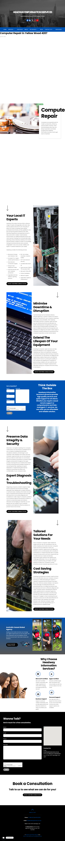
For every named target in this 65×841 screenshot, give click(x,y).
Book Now (59, 29)
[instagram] (35, 20)
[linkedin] (30, 20)
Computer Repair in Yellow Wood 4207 (23, 33)
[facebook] (27, 20)
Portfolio (20, 29)
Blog (41, 29)
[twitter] (32, 20)
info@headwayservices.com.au (51, 752)
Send (9, 413)
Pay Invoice (33, 29)
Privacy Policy (33, 836)
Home (4, 29)
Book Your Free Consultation (17, 283)
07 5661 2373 (50, 753)
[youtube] (37, 20)
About (26, 29)
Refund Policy (39, 836)
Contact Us (48, 29)
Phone (8, 399)
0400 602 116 (57, 753)
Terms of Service (26, 836)
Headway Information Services (32, 834)
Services (10, 29)
